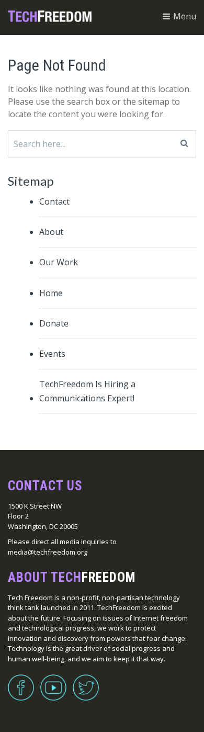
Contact (54, 201)
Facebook (21, 681)
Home (51, 293)
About (51, 232)
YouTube (53, 681)
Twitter (86, 681)
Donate (54, 323)
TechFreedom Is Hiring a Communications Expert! (87, 391)
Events (52, 353)
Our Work (58, 262)
